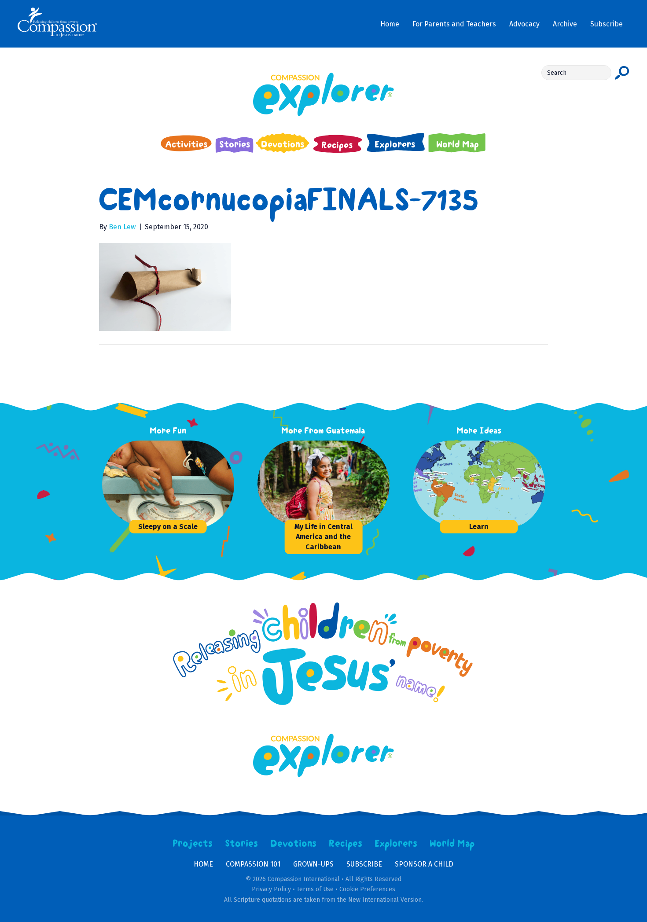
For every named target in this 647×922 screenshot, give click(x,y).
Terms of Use (315, 889)
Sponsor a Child (424, 864)
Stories (241, 843)
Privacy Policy (271, 889)
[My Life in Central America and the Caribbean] (323, 485)
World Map (452, 843)
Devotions (293, 843)
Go (622, 72)
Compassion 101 (253, 864)
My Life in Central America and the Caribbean (323, 536)
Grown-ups (313, 864)
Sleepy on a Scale (168, 526)
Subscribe (364, 864)
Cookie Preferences (367, 889)
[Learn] (479, 485)
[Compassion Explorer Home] (324, 94)
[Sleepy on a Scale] (168, 485)
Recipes (345, 843)
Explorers (396, 843)
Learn (479, 526)
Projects (193, 843)
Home (203, 864)
